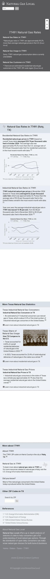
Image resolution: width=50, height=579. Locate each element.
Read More (38, 68)
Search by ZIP (10, 497)
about (21, 557)
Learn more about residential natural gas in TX (22, 361)
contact (28, 557)
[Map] (25, 21)
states (14, 557)
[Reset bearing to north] (47, 27)
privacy (36, 557)
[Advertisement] (25, 97)
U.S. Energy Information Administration (18, 472)
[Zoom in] (47, 20)
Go (17, 8)
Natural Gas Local (20, 3)
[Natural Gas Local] (3, 3)
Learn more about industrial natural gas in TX (22, 325)
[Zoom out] (47, 24)
